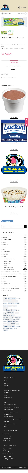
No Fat (8, 315)
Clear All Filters (7, 221)
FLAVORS (5, 237)
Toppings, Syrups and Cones (9, 276)
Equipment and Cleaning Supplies (11, 288)
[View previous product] (2, 13)
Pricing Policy (6, 434)
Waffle (11, 328)
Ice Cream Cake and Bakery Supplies (11, 286)
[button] (24, 18)
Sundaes (13, 323)
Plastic (14, 319)
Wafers (7, 328)
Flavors (5, 306)
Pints (11, 319)
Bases (9, 298)
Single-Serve (21, 48)
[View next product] (25, 13)
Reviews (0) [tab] (14, 69)
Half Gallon (5, 307)
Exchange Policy (7, 438)
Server (4, 321)
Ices (18, 310)
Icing (4, 313)
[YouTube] (26, 122)
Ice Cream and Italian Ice (8, 259)
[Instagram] (26, 125)
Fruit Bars (6, 48)
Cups (17, 300)
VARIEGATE (5, 244)
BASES (4, 249)
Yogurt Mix (5, 330)
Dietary (4, 281)
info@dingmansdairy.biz (9, 459)
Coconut (5, 300)
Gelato (5, 265)
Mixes (4, 315)
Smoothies (5, 323)
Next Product (21, 13)
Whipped (15, 328)
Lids (15, 313)
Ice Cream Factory (7, 235)
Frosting (15, 306)
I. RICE (4, 242)
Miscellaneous (6, 283)
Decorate (5, 303)
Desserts (5, 279)
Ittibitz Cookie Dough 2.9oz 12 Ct (14, 207)
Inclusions (10, 313)
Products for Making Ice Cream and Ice (12, 274)
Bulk (14, 298)
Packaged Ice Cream (8, 267)
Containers (13, 300)
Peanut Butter (6, 319)
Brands (4, 256)
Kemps (18, 205)
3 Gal (5, 298)
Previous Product (7, 13)
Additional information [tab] (14, 66)
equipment (17, 303)
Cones (9, 301)
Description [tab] (14, 62)
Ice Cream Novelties (11, 44)
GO (25, 227)
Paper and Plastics (7, 291)
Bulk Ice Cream (7, 261)
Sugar (9, 323)
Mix (18, 312)
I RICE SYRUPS (6, 251)
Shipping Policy (7, 436)
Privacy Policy (6, 440)
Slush (17, 321)
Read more (14, 117)
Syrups (17, 323)
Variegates (18, 326)
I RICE (4, 247)
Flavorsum (11, 306)
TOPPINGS (5, 254)
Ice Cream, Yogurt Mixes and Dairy (11, 271)
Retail (17, 319)
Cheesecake (18, 298)
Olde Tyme (12, 315)
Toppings (7, 326)
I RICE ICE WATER (7, 239)
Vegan (4, 328)
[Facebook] (26, 119)
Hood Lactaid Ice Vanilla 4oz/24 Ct (14, 143)
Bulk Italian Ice (7, 263)
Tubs (13, 326)
